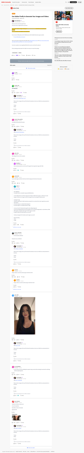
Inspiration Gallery (38, 2)
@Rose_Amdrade (18, 428)
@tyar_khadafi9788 (19, 380)
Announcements (24, 2)
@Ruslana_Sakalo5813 (19, 248)
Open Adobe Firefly (69, 8)
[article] (31, 76)
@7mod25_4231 (22, 98)
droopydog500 (18, 95)
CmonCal (16, 269)
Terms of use (24, 451)
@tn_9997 (17, 98)
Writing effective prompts (34, 40)
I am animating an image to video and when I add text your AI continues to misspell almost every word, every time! (64, 42)
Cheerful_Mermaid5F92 (19, 119)
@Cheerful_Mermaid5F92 (20, 132)
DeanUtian (18, 163)
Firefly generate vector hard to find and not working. (63, 37)
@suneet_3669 (17, 188)
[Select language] (68, 2)
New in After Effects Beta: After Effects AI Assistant (63, 60)
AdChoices (52, 451)
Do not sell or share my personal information (43, 451)
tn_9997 (16, 72)
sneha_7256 (17, 153)
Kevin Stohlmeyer (18, 20)
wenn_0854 (16, 294)
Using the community (19, 451)
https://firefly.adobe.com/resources (19, 36)
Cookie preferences (33, 451)
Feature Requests (31, 2)
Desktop (20, 52)
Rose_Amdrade (17, 401)
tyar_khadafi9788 (17, 366)
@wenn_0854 (18, 345)
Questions (56, 39)
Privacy (28, 451)
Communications (14, 52)
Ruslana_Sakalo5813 (18, 232)
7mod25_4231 (17, 85)
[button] (73, 2)
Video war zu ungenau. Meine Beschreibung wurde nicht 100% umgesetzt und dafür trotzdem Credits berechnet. (63, 56)
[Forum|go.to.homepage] (6, 2)
